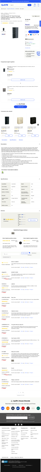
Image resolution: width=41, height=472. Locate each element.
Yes (22, 267)
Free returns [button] (28, 45)
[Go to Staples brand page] (23, 408)
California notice (21, 465)
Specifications (13, 139)
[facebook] (21, 424)
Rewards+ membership (15, 431)
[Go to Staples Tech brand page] (28, 408)
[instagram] (15, 424)
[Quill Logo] (4, 4)
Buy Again (22, 8)
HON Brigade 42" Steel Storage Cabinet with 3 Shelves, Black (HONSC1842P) (33, 127)
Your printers (23, 434)
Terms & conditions (7, 465)
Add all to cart (20, 106)
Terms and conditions (15, 420)
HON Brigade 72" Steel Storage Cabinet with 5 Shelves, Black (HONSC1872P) (6, 127)
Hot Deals (17, 8)
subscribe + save (14, 436)
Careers (32, 436)
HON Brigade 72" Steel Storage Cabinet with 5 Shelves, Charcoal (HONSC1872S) (21, 67)
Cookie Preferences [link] (28, 465)
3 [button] (22, 392)
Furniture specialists (15, 447)
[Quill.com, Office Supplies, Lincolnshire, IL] (5, 462)
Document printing (14, 442)
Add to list (28, 47)
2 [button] (20, 392)
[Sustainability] (3, 172)
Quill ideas (13, 451)
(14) (18, 215)
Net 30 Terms (13, 438)
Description (4, 139)
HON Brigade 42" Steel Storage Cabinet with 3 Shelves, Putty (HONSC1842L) (19, 127)
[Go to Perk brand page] (17, 408)
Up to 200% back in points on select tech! (28, 1)
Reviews (21, 139)
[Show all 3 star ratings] (23, 219)
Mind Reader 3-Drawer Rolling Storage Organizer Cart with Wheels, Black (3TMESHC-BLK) (22, 87)
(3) (18, 222)
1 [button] (18, 392)
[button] (40, 1)
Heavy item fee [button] (31, 39)
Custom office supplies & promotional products (15, 440)
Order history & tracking (6, 430)
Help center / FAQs (5, 438)
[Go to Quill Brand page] (2, 408)
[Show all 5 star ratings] (23, 214)
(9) (18, 218)
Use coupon (31, 417)
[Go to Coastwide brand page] (7, 408)
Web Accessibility (34, 438)
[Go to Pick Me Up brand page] (12, 408)
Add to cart (33, 31)
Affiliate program (14, 453)
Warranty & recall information (5, 443)
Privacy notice (14, 465)
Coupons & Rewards (11, 8)
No (26, 267)
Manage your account (6, 433)
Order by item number (25, 436)
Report (31, 267)
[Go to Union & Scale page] (33, 408)
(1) (18, 220)
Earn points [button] (36, 16)
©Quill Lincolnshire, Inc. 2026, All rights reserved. (15, 461)
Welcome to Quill (34, 430)
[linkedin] (18, 424)
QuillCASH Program (14, 434)
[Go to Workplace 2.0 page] (38, 408)
